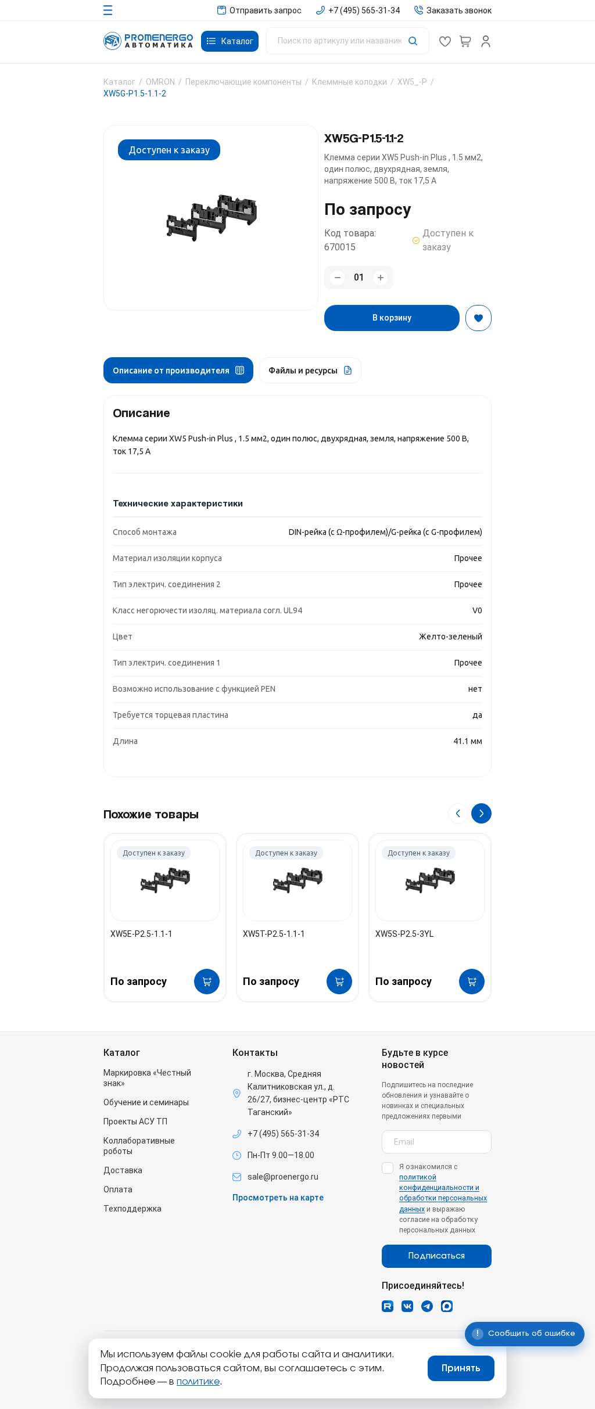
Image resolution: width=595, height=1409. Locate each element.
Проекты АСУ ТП (135, 1121)
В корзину (391, 317)
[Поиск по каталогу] (347, 41)
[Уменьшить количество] (337, 278)
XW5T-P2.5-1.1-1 (274, 934)
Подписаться (436, 1256)
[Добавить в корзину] (207, 981)
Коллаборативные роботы (139, 1146)
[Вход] (486, 41)
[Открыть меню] (107, 10)
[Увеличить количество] (380, 278)
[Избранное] (445, 41)
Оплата (117, 1189)
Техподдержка (132, 1208)
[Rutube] (387, 1306)
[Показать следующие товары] (481, 813)
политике (198, 1381)
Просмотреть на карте (278, 1197)
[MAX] (447, 1306)
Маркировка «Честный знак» (147, 1078)
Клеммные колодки (349, 82)
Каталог (119, 82)
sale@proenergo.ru (283, 1176)
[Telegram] (427, 1306)
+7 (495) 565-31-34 (283, 1133)
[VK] (407, 1306)
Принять (461, 1368)
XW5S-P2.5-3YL (404, 934)
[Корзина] (465, 41)
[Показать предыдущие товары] (458, 813)
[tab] (178, 370)
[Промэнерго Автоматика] (148, 41)
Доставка (122, 1170)
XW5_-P (412, 82)
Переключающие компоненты (243, 82)
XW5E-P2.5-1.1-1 (141, 934)
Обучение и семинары (146, 1102)
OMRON (160, 82)
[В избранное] (478, 318)
